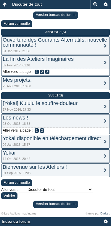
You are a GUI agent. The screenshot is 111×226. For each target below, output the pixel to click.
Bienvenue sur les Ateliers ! (35, 167)
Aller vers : (9, 190)
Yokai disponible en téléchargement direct (52, 138)
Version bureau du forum (55, 15)
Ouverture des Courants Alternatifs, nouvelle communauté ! (55, 42)
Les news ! (15, 118)
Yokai (9, 153)
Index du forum (16, 221)
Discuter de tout (27, 4)
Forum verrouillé (17, 24)
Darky (104, 213)
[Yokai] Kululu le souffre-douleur (40, 103)
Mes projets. (17, 80)
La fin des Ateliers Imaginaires (38, 59)
